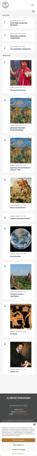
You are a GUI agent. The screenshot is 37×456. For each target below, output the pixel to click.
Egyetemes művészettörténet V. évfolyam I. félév (20, 169)
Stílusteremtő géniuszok (18, 90)
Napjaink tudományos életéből (20, 218)
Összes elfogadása (18, 440)
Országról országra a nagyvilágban (17, 295)
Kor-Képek (13, 334)
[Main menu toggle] (32, 5)
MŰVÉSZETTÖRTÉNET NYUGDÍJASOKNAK (17, 129)
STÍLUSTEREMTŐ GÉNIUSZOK (20, 49)
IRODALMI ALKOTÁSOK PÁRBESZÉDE (18, 37)
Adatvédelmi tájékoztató (18, 453)
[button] (34, 424)
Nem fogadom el (18, 445)
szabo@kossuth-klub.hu (21, 414)
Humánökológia (15, 256)
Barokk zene (14, 372)
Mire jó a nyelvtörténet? (17, 208)
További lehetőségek (18, 449)
